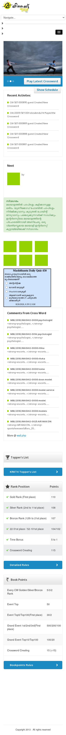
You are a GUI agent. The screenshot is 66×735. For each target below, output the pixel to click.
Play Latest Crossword (42, 81)
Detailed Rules (19, 565)
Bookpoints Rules (21, 665)
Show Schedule (47, 90)
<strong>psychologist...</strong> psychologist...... (29, 323)
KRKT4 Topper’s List (23, 471)
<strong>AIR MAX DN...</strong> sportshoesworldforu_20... (29, 425)
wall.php (21, 435)
